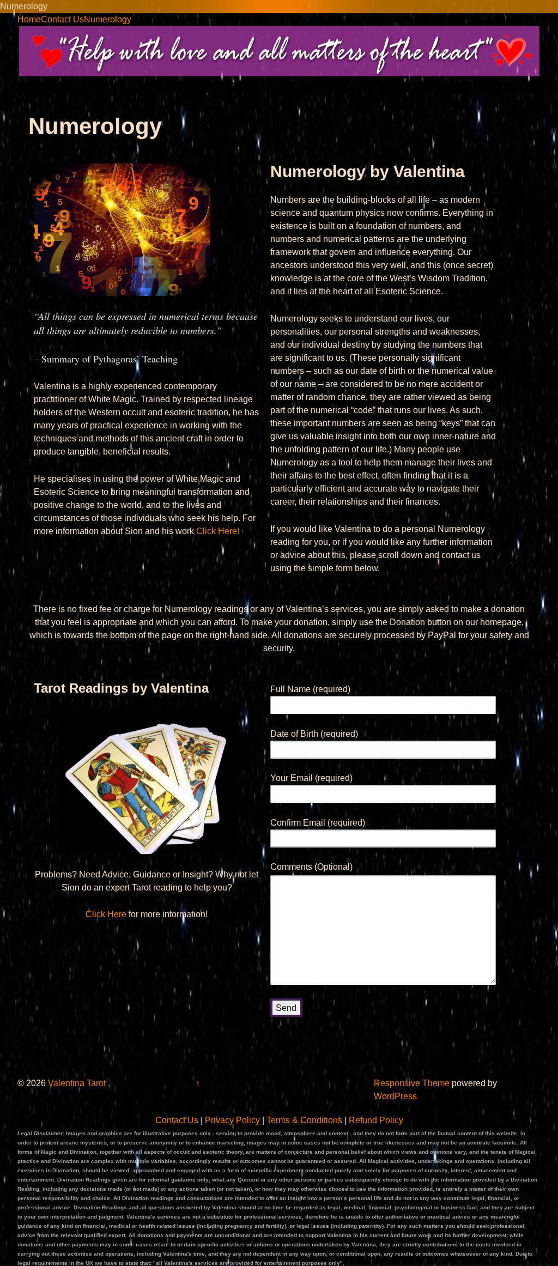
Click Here (106, 914)
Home (29, 19)
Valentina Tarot (76, 1083)
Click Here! (217, 531)
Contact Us (62, 19)
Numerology (107, 19)
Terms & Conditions (304, 1120)
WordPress (395, 1096)
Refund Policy (376, 1120)
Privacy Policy (232, 1120)
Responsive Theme (412, 1083)
